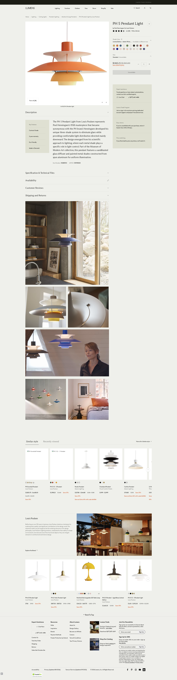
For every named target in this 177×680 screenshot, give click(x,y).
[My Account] (145, 8)
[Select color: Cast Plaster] (102, 482)
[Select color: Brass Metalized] (55, 593)
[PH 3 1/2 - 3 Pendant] (61, 459)
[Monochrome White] (124, 45)
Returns (34, 647)
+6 (99, 593)
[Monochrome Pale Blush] (137, 49)
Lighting (33, 17)
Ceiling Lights (43, 17)
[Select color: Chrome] (51, 593)
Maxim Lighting (79, 489)
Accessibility (35, 669)
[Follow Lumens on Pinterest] (131, 669)
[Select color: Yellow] (56, 482)
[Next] (108, 2)
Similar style (32, 441)
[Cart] (150, 8)
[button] (119, 31)
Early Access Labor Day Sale (88, 2)
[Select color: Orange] (83, 593)
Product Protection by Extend (59, 638)
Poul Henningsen (119, 28)
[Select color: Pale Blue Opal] (88, 593)
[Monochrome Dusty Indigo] (144, 49)
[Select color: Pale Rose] (134, 593)
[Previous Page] (102, 102)
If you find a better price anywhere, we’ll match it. (131, 141)
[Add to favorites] (149, 24)
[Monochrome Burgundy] (140, 49)
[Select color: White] (26, 482)
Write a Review (135, 31)
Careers (72, 634)
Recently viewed (51, 441)
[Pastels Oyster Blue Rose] (130, 49)
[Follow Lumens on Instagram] (135, 669)
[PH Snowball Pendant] (36, 459)
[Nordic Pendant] (86, 459)
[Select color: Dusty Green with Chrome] (29, 482)
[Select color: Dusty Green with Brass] (28, 482)
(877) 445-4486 (134, 97)
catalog (111, 643)
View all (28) (32, 100)
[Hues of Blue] (120, 45)
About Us (72, 625)
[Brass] (114, 45)
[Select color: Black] (75, 482)
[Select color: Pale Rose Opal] (90, 593)
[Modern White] (130, 45)
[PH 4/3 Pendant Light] (37, 571)
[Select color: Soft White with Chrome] (33, 482)
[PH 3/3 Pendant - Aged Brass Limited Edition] (114, 571)
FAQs (52, 625)
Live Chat (121, 97)
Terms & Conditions (75, 638)
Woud (150, 489)
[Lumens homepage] (30, 8)
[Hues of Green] (127, 45)
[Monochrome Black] (134, 45)
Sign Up (141, 632)
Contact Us (35, 637)
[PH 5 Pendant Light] (67, 63)
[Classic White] (144, 45)
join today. (109, 628)
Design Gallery (74, 628)
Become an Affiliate (75, 631)
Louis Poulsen (130, 28)
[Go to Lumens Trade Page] (94, 627)
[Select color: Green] (50, 482)
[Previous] (68, 2)
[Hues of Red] (140, 45)
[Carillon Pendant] (135, 459)
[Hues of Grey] (137, 45)
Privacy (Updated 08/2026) (52, 669)
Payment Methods (56, 634)
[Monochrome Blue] (117, 49)
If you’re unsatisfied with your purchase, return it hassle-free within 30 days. (130, 126)
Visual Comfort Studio (106, 489)
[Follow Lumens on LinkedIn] (144, 669)
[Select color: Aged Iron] (100, 482)
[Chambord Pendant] (111, 459)
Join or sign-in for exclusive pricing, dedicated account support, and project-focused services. (129, 111)
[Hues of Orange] (117, 45)
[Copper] (147, 45)
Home (27, 17)
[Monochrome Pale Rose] (120, 49)
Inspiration (54, 628)
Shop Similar (38, 477)
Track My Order (36, 640)
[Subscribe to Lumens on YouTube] (140, 669)
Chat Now (41, 626)
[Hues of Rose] (114, 49)
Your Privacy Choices (76, 641)
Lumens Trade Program (143, 2)
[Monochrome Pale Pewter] (134, 49)
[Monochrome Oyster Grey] (124, 49)
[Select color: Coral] (81, 593)
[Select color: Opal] (77, 593)
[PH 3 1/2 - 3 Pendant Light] (140, 571)
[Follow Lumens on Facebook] (127, 669)
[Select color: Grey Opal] (79, 593)
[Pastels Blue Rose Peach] (127, 49)
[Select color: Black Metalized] (53, 593)
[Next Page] (106, 102)
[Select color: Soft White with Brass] (31, 482)
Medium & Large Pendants (69, 17)
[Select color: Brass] (132, 593)
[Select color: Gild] (104, 482)
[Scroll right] (148, 470)
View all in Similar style (143, 441)
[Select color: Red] (52, 482)
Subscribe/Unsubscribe (38, 650)
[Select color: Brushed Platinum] (77, 482)
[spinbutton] (143, 64)
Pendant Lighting (54, 17)
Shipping (34, 644)
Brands (53, 631)
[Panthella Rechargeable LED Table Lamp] (88, 571)
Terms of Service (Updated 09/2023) (76, 669)
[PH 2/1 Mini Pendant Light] (63, 571)
